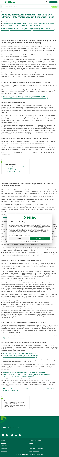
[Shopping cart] (46, 2)
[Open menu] (2, 2)
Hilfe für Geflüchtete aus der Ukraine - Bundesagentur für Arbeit (20, 355)
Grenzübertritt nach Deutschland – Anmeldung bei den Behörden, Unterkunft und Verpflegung (29, 23)
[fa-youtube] (16, 435)
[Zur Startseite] (1, 11)
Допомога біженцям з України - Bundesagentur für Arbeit (19, 353)
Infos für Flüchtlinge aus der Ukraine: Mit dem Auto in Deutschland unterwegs (24, 96)
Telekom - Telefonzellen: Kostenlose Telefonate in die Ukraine (14, 170)
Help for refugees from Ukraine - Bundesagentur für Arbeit (19, 357)
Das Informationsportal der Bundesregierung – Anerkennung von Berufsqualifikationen (27, 374)
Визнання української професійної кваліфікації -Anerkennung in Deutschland (24, 372)
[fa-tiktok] (21, 435)
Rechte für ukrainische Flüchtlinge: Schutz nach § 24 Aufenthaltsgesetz (22, 25)
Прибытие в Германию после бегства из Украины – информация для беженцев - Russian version (27, 30)
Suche (54, 6)
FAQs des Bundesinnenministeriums (13, 338)
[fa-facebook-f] (3, 435)
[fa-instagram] (8, 435)
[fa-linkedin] (12, 435)
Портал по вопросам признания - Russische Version (17, 376)
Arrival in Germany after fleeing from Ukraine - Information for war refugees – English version (25, 28)
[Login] (42, 2)
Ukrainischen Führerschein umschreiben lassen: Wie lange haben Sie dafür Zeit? (24, 98)
